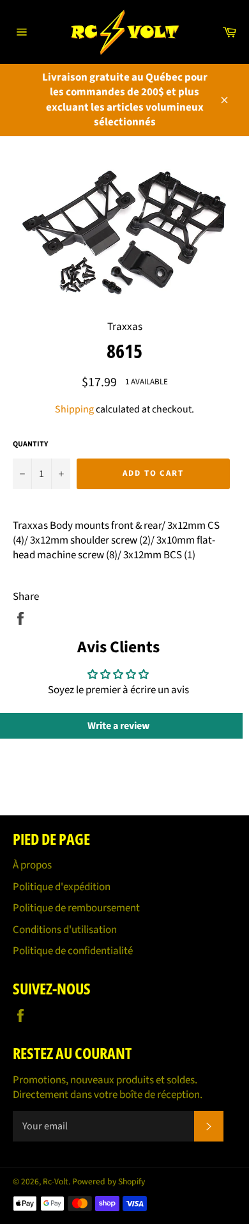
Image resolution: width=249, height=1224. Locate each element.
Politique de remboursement (76, 908)
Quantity (30, 444)
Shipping (74, 409)
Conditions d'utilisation (65, 930)
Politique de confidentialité (73, 951)
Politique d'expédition (61, 887)
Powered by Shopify (108, 1181)
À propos (32, 865)
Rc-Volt (55, 1181)
